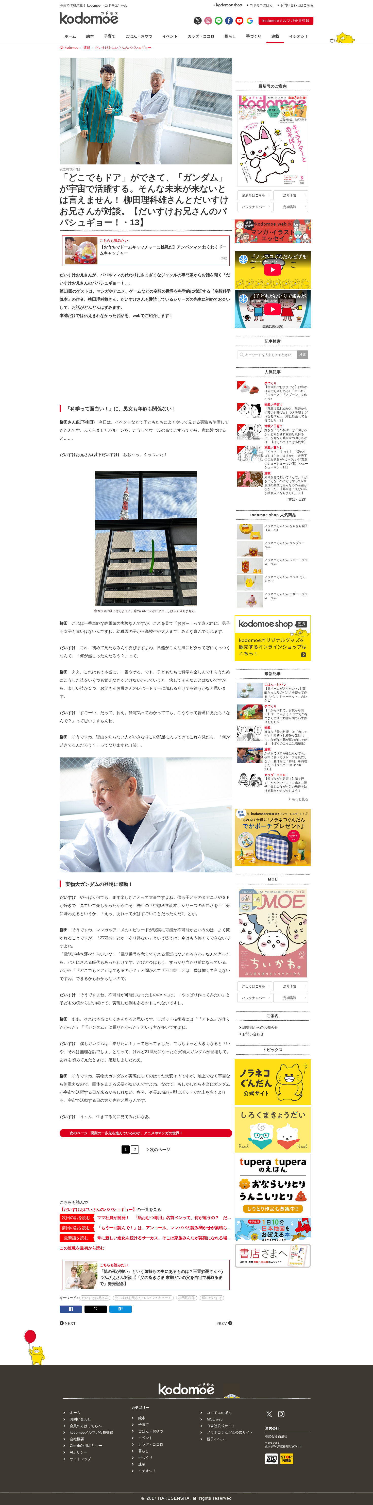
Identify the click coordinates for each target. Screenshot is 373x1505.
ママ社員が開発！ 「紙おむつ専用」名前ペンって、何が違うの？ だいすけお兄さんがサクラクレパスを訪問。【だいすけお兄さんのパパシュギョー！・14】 (164, 1217)
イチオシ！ (298, 36)
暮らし (230, 36)
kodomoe (71, 47)
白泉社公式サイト (221, 1426)
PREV (221, 1323)
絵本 (90, 36)
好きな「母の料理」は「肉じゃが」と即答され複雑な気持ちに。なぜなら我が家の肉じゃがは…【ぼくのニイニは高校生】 (285, 436)
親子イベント (217, 1439)
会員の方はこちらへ (86, 1426)
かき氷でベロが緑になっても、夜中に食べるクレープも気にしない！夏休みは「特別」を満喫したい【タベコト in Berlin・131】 (285, 761)
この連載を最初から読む (82, 1248)
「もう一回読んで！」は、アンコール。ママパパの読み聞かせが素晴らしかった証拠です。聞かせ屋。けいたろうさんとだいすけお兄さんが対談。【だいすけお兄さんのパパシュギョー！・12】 (164, 1228)
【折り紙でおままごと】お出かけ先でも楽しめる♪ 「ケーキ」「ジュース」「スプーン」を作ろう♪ (285, 393)
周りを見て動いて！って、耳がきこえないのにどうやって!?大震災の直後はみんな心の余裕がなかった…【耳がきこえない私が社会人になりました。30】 (285, 485)
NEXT (70, 1323)
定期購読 (289, 207)
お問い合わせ (253, 1034)
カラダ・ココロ (201, 36)
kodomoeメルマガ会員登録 (286, 21)
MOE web (215, 1419)
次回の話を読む (76, 1217)
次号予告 (289, 195)
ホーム (70, 36)
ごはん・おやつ (139, 36)
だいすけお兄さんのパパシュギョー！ (143, 1298)
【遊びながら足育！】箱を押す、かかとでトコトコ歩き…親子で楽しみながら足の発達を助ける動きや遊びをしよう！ (285, 784)
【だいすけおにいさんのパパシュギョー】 (98, 1209)
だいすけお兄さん (95, 1298)
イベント (170, 36)
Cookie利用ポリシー (86, 1446)
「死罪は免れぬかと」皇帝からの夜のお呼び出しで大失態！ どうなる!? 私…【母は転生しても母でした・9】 (286, 414)
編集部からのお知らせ (260, 1027)
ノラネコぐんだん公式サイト (230, 1432)
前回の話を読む (76, 1228)
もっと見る (300, 799)
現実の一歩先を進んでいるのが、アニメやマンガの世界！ (126, 1133)
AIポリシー (78, 1452)
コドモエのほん (261, 5)
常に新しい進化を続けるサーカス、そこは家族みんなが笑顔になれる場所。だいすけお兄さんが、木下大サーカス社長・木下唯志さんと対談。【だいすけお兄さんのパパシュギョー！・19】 (164, 1238)
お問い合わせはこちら (296, 5)
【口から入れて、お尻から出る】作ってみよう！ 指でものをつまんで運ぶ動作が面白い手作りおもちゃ (286, 716)
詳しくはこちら (253, 986)
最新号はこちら (253, 195)
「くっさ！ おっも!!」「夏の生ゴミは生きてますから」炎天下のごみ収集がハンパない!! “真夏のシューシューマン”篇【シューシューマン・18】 (286, 459)
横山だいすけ (212, 1298)
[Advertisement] (146, 363)
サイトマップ (80, 1459)
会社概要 (77, 1439)
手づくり (253, 36)
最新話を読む (76, 1238)
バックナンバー (253, 207)
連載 (275, 36)
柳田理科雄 (186, 1298)
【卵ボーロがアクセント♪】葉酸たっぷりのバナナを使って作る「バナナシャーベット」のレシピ (285, 694)
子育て (109, 36)
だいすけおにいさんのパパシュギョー (123, 47)
